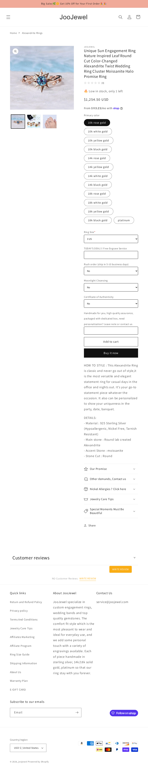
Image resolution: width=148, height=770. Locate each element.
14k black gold (98, 184)
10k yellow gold (98, 140)
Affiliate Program (20, 645)
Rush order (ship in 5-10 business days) (106, 264)
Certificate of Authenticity (99, 297)
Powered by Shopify (38, 761)
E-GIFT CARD (18, 689)
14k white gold (98, 176)
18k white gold (98, 202)
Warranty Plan (19, 680)
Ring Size (89, 232)
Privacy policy (19, 610)
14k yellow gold (98, 167)
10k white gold (98, 131)
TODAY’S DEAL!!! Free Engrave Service (105, 248)
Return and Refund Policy (26, 602)
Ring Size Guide (20, 654)
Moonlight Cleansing (96, 280)
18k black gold (98, 220)
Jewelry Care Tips (21, 628)
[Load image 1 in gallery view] (18, 121)
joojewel (22, 761)
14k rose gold (97, 158)
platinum (124, 220)
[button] (8, 17)
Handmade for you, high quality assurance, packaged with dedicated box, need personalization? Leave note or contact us (108, 318)
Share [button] (92, 525)
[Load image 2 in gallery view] (34, 121)
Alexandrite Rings (32, 33)
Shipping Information (23, 663)
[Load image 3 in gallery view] (50, 121)
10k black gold (98, 149)
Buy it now (111, 353)
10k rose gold (97, 122)
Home (13, 33)
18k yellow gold (98, 211)
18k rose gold (97, 193)
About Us (15, 672)
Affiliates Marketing (22, 637)
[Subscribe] (77, 712)
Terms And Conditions (23, 619)
